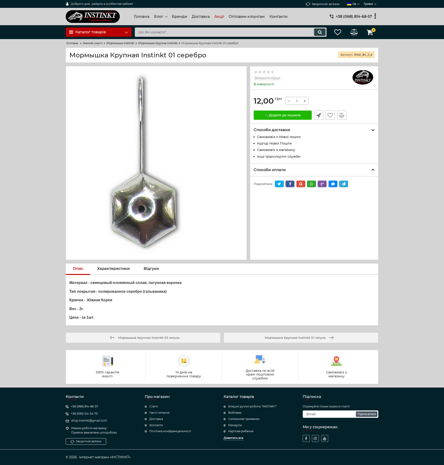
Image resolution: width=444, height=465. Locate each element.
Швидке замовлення (318, 115)
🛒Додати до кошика (282, 115)
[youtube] (324, 438)
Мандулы (235, 425)
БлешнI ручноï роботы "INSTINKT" (252, 406)
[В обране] (330, 115)
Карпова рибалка (240, 431)
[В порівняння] (341, 115)
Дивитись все (234, 438)
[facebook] (306, 438)
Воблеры (234, 412)
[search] (320, 32)
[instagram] (315, 438)
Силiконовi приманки (243, 419)
